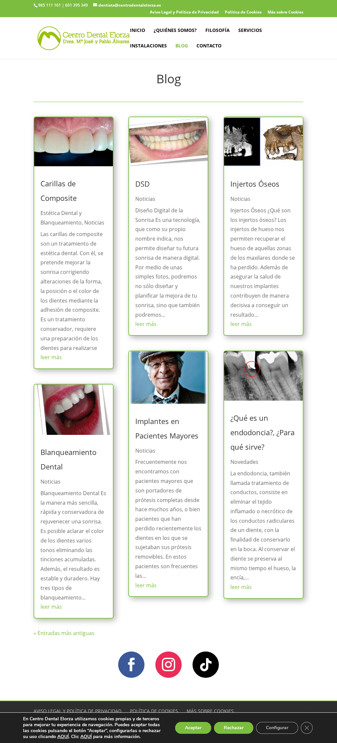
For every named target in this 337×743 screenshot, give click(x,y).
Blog (181, 46)
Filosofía (217, 30)
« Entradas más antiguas (64, 633)
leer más (51, 357)
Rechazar (234, 728)
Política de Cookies (243, 12)
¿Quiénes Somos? (175, 30)
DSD (142, 184)
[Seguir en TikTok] (206, 664)
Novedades (244, 461)
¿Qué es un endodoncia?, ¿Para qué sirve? (262, 432)
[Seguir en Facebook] (131, 664)
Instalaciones (148, 46)
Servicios (250, 30)
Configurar (277, 728)
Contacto (208, 46)
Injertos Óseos (254, 184)
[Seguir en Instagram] (168, 664)
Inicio (137, 30)
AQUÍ (63, 737)
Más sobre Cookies (285, 12)
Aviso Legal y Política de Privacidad (184, 12)
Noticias (94, 222)
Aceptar (193, 728)
